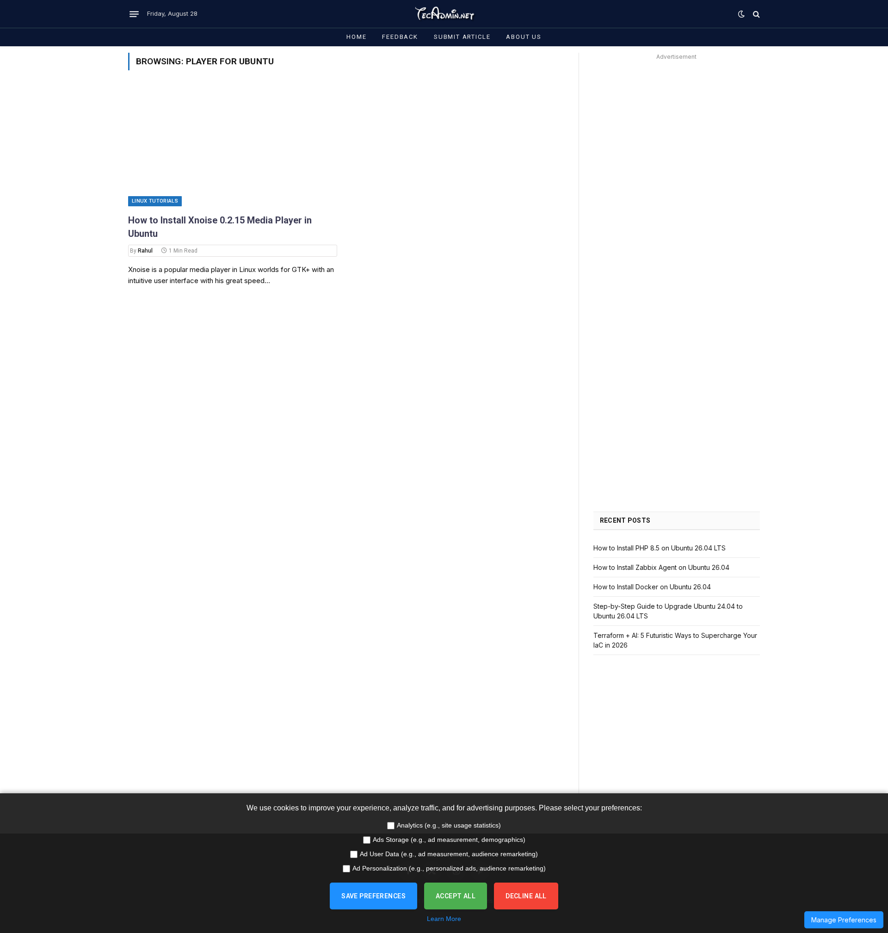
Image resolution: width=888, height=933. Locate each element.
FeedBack (400, 36)
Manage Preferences (843, 920)
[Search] (755, 14)
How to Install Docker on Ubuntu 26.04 (652, 587)
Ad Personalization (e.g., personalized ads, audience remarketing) (449, 868)
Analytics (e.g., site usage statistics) (449, 825)
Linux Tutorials (155, 201)
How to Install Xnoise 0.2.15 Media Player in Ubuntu (220, 227)
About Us (524, 36)
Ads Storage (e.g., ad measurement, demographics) (449, 839)
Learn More (444, 918)
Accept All (455, 896)
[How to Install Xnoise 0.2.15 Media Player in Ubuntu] (232, 147)
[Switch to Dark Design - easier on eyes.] (741, 14)
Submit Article (462, 36)
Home (356, 36)
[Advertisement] (676, 127)
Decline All (526, 896)
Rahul (145, 250)
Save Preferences (373, 896)
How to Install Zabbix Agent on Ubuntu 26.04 (661, 567)
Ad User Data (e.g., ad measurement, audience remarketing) (449, 854)
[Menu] (134, 14)
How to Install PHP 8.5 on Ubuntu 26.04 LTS (659, 548)
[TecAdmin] (444, 14)
